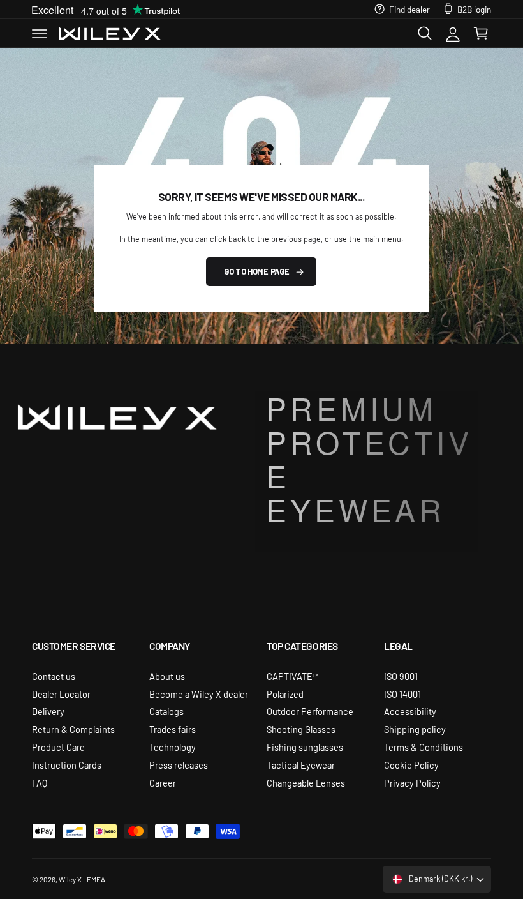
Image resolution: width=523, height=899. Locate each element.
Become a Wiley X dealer (198, 694)
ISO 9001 (401, 676)
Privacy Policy (412, 782)
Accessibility (410, 711)
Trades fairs (172, 729)
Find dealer (409, 9)
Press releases (178, 765)
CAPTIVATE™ (293, 676)
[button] (40, 33)
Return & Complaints (73, 729)
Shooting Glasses (301, 729)
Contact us (53, 676)
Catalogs (166, 711)
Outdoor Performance (310, 711)
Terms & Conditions (423, 747)
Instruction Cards (66, 765)
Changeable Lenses (306, 782)
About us (167, 676)
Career (162, 782)
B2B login (474, 9)
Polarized (285, 694)
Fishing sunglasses (305, 747)
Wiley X (70, 879)
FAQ (39, 782)
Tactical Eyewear (301, 765)
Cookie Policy (411, 765)
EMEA (96, 879)
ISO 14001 (402, 694)
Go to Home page (256, 271)
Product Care (58, 747)
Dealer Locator (61, 694)
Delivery (48, 711)
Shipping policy (415, 729)
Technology (172, 747)
